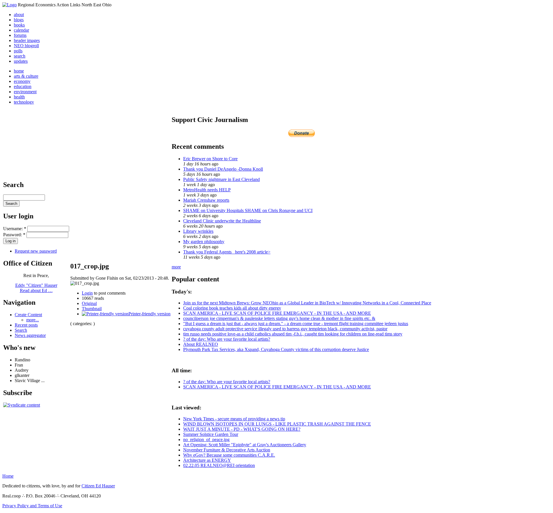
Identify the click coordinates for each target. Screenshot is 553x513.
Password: (14, 234)
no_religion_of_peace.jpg (206, 439)
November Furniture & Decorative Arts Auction (226, 449)
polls (18, 50)
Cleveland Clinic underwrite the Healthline (222, 220)
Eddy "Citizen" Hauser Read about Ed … (36, 288)
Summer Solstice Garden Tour (210, 434)
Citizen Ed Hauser (98, 485)
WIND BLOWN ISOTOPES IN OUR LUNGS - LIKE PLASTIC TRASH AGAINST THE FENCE (277, 424)
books (19, 24)
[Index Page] (9, 4)
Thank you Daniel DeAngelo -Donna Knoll (223, 169)
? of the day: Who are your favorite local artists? (226, 339)
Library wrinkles (198, 231)
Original (89, 303)
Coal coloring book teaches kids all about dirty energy (232, 308)
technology (24, 102)
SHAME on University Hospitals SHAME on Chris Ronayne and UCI (248, 210)
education (22, 86)
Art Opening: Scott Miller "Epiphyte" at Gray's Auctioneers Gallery (244, 444)
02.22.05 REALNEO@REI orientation (219, 465)
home (19, 70)
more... (32, 319)
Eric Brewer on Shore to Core (210, 158)
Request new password (36, 251)
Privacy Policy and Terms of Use (32, 505)
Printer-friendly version (149, 313)
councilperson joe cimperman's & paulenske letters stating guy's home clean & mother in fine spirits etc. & (279, 318)
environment (25, 91)
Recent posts (26, 325)
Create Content (28, 314)
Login (87, 293)
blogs (19, 19)
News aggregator (30, 335)
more (176, 266)
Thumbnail (92, 308)
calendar (21, 30)
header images (27, 40)
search (19, 56)
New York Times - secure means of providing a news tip (234, 418)
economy (22, 81)
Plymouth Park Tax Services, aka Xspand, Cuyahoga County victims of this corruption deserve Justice (276, 349)
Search (21, 330)
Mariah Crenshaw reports (206, 200)
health (19, 96)
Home (8, 476)
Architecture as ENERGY (207, 460)
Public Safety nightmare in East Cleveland (221, 179)
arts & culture (26, 76)
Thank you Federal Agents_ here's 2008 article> (226, 251)
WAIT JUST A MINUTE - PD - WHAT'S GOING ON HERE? (241, 429)
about (19, 14)
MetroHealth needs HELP (207, 189)
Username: (14, 228)
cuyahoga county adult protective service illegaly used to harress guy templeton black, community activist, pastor (285, 328)
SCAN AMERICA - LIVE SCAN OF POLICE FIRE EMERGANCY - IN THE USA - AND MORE (277, 313)
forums (20, 35)
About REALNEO (200, 344)
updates (21, 61)
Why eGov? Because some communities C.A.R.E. (229, 455)
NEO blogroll (26, 45)
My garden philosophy (203, 241)
